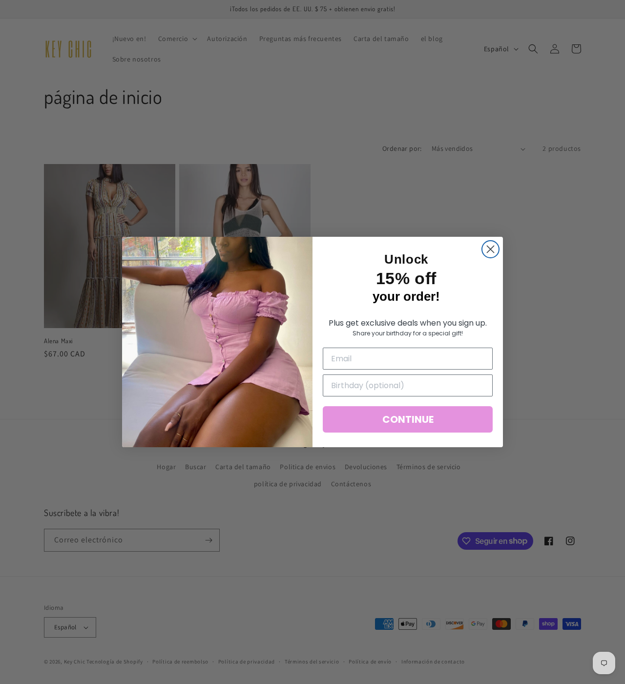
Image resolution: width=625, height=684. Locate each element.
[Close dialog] (490, 249)
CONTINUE (408, 419)
